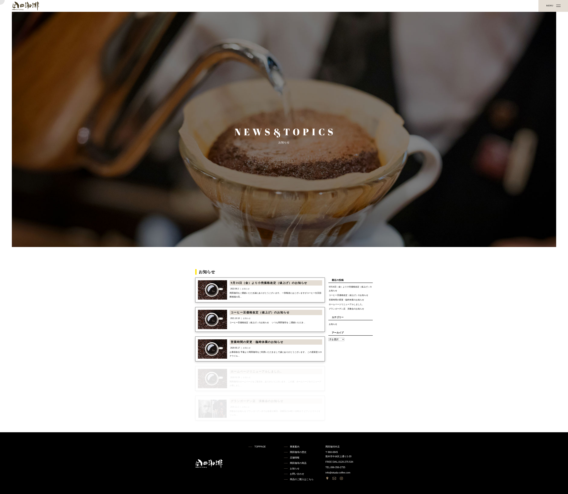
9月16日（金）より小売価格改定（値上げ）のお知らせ (350, 289)
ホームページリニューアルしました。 (346, 304)
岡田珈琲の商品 (298, 463)
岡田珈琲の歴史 (298, 452)
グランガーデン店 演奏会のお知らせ (346, 309)
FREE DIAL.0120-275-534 (339, 462)
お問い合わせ (297, 474)
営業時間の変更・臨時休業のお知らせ (346, 300)
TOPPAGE (260, 446)
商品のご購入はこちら (302, 479)
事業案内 (294, 446)
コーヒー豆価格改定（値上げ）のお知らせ (348, 295)
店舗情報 (294, 457)
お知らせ (333, 324)
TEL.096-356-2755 (335, 467)
